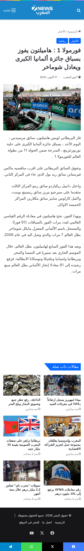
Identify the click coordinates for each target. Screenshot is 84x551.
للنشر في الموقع (29, 522)
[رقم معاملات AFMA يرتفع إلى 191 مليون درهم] (62, 473)
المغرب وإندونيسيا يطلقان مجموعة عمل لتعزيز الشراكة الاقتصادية (62, 444)
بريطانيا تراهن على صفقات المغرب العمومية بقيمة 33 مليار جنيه (23, 444)
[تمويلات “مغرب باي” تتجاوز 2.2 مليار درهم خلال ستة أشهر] (21, 471)
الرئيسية (72, 31)
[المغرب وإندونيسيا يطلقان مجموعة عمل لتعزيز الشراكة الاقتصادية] (62, 426)
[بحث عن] (78, 12)
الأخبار (61, 31)
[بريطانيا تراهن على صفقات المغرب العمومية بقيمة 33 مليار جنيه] (21, 426)
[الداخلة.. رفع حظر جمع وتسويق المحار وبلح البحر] (21, 385)
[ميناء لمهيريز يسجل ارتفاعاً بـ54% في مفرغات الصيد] (62, 385)
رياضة (62, 41)
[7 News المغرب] (41, 10)
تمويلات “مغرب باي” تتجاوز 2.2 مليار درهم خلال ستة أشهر (23, 489)
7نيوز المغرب (70, 77)
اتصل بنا (47, 522)
